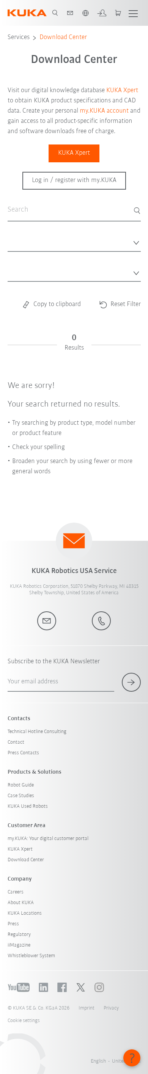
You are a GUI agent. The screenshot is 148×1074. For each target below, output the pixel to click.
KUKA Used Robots (28, 806)
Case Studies (21, 796)
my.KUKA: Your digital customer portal (48, 839)
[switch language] (85, 12)
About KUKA (21, 903)
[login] (101, 12)
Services (19, 37)
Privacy (111, 1008)
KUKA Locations (25, 913)
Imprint (86, 1008)
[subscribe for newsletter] (131, 682)
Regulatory (19, 934)
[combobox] (74, 240)
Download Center (63, 37)
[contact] (70, 12)
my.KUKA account (104, 111)
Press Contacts (23, 753)
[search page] (55, 12)
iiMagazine (19, 945)
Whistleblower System (31, 956)
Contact (16, 742)
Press (13, 924)
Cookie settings (24, 1021)
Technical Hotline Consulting (37, 732)
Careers (16, 892)
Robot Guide (21, 785)
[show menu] (133, 12)
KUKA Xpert (122, 90)
